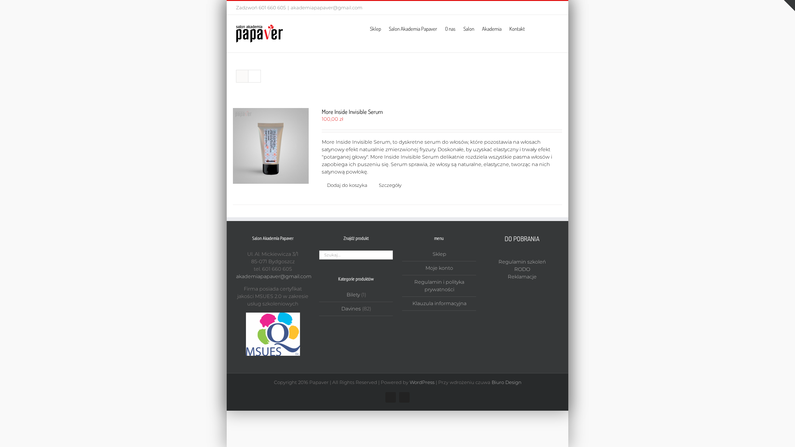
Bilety (353, 295)
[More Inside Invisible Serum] (271, 146)
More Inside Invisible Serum (352, 111)
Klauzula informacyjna (439, 303)
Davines (351, 309)
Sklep (439, 254)
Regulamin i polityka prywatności (439, 285)
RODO (522, 269)
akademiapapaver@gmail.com (326, 8)
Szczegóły (390, 185)
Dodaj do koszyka (347, 185)
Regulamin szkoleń (522, 262)
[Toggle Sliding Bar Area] (789, 5)
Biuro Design (506, 382)
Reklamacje (522, 277)
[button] (549, 28)
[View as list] (254, 76)
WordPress (422, 382)
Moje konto (439, 268)
